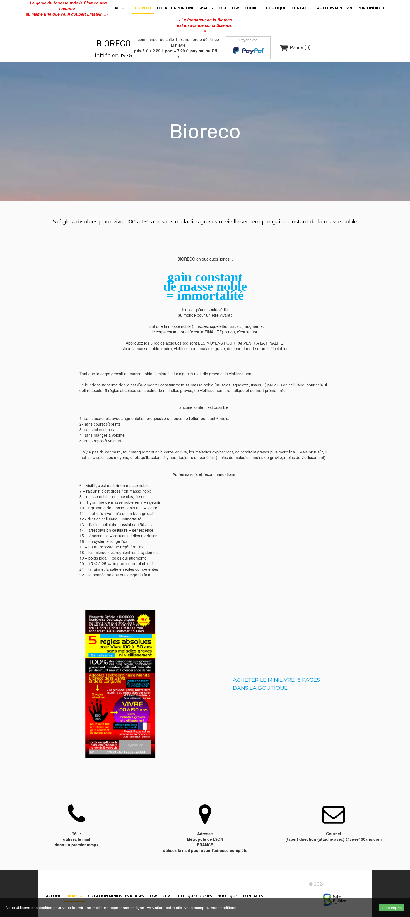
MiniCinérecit (371, 7)
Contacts (301, 7)
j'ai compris (392, 907)
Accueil (122, 7)
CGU (222, 7)
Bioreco (143, 7)
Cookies (253, 7)
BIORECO (113, 43)
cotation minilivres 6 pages (185, 7)
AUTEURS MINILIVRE (335, 7)
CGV (235, 7)
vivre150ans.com (343, 884)
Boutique (276, 7)
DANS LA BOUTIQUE (260, 688)
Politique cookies (193, 895)
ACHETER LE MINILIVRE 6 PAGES (276, 680)
